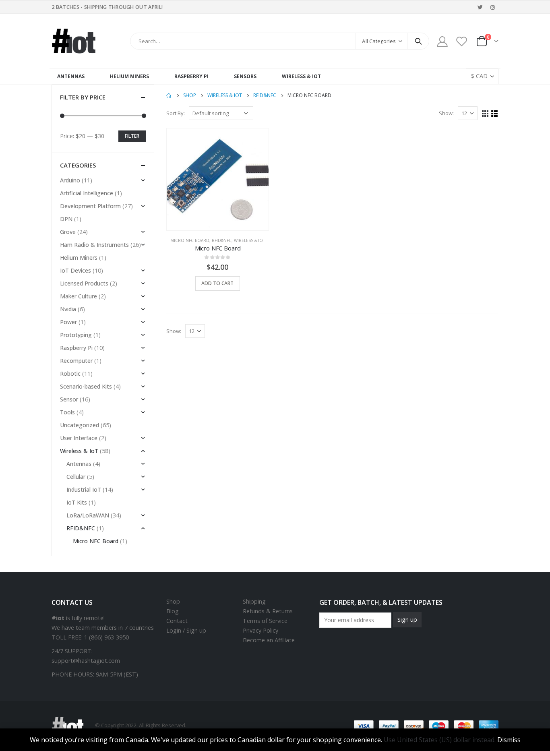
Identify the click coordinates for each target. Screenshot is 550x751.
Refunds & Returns (268, 611)
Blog (172, 611)
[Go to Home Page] (169, 95)
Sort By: (175, 113)
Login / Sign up (186, 630)
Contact (177, 621)
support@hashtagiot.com (86, 660)
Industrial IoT (83, 489)
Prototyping (76, 335)
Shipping (254, 601)
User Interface (78, 438)
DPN (66, 219)
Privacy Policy (260, 630)
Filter (132, 135)
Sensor (69, 399)
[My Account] (442, 41)
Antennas (71, 76)
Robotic (70, 373)
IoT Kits (76, 502)
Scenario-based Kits (86, 386)
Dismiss (509, 739)
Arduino (70, 180)
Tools (67, 412)
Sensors (245, 76)
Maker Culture (78, 296)
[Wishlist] (461, 41)
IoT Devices (75, 270)
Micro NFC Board (189, 240)
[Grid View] (485, 114)
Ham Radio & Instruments (94, 244)
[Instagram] (493, 7)
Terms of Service (265, 621)
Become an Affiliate (269, 640)
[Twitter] (480, 7)
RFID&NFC (222, 240)
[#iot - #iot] (74, 41)
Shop (173, 601)
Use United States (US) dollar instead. (440, 739)
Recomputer (76, 360)
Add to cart (217, 283)
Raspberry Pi (191, 76)
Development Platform (90, 206)
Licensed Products (84, 283)
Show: (446, 113)
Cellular (75, 476)
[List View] (494, 114)
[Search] (418, 41)
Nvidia (68, 309)
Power (68, 322)
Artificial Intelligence (86, 193)
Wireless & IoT (301, 76)
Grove (68, 232)
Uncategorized (79, 425)
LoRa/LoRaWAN (87, 515)
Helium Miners (129, 76)
